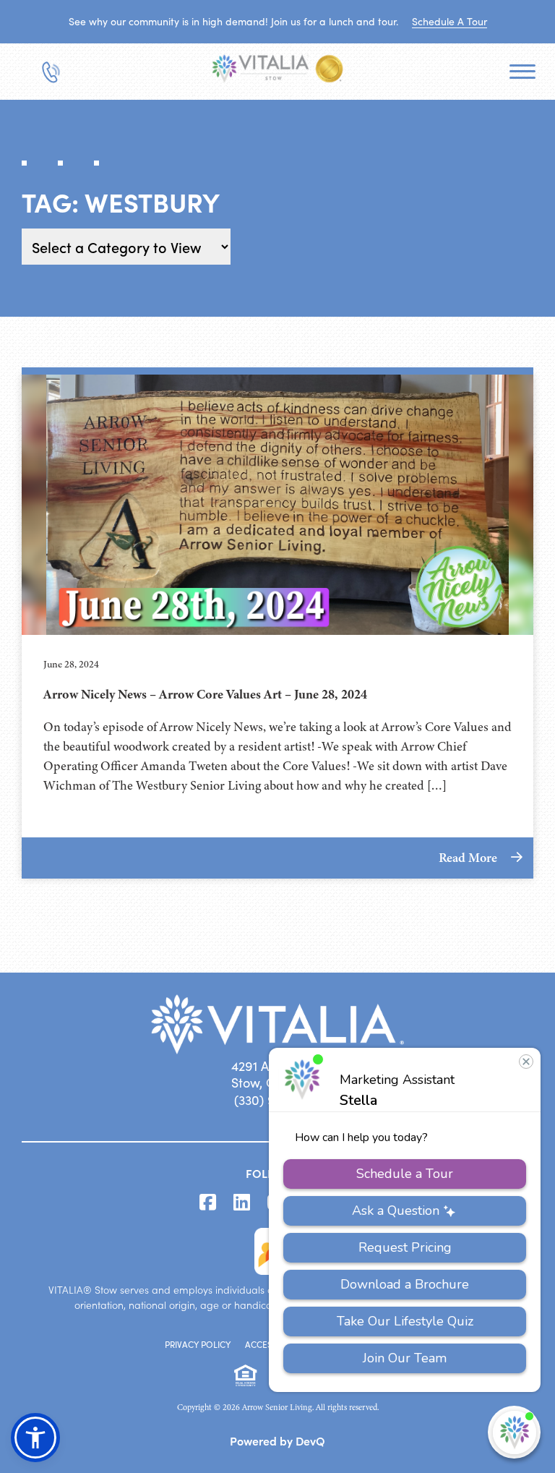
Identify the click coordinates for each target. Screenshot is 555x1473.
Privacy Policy (198, 1344)
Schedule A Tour (449, 21)
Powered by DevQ (277, 1440)
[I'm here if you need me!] (514, 1432)
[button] (35, 1438)
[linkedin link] (241, 1203)
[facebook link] (207, 1203)
